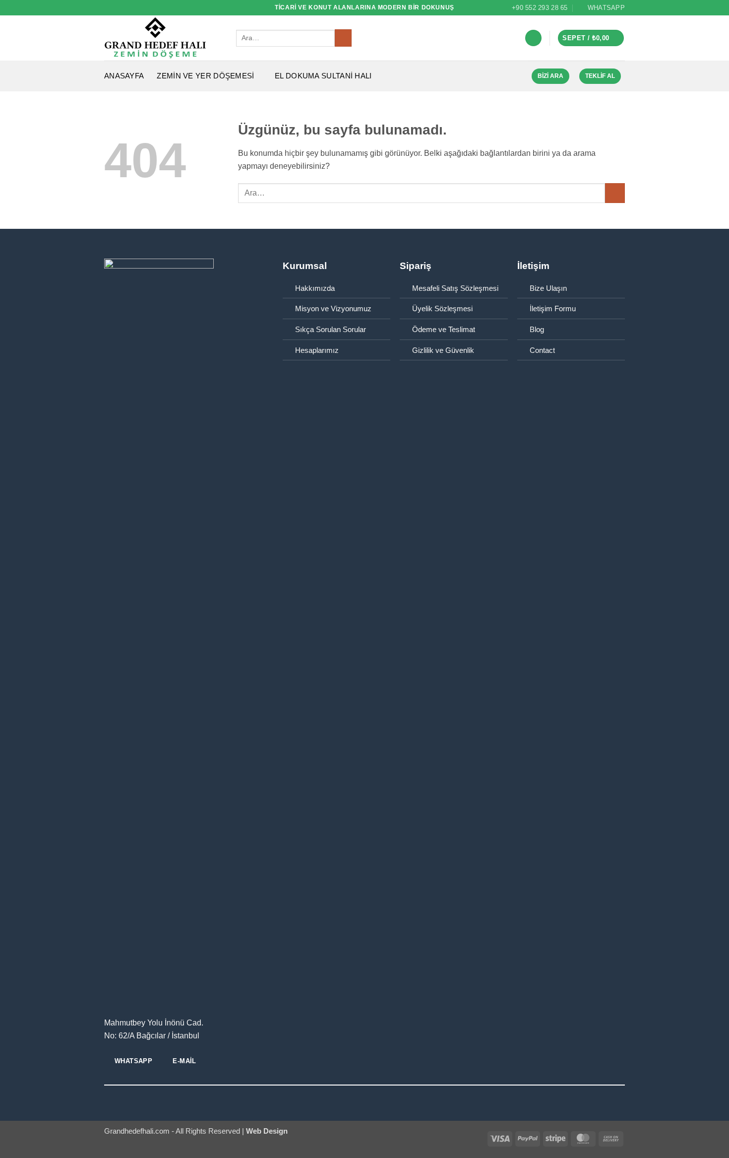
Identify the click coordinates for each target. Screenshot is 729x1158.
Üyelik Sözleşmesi (442, 309)
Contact (542, 350)
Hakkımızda (315, 288)
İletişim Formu (553, 309)
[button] (533, 38)
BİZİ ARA (550, 75)
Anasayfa (124, 76)
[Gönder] (343, 38)
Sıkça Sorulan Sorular (330, 330)
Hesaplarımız (317, 350)
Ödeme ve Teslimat (443, 330)
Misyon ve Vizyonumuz (333, 309)
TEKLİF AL (600, 75)
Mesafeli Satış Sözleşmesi (455, 288)
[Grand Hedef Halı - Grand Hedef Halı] (162, 38)
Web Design (266, 1131)
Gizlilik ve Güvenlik (443, 350)
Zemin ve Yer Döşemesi (205, 76)
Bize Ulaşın (548, 288)
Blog (537, 330)
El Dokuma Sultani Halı (323, 76)
